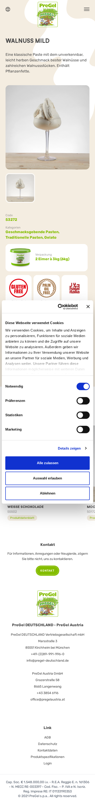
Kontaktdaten (47, 750)
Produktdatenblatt (22, 517)
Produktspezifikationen (47, 757)
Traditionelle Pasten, (25, 237)
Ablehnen (47, 493)
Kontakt (47, 570)
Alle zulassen (47, 463)
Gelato (50, 237)
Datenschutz (47, 744)
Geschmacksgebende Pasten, (33, 232)
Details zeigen (69, 448)
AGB (47, 737)
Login (48, 763)
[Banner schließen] (88, 306)
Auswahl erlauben (47, 478)
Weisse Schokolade (25, 507)
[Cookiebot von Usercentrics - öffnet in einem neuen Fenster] (59, 307)
